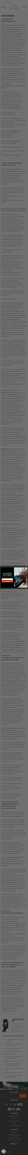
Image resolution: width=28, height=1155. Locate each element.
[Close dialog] (26, 568)
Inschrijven (7, 581)
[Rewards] (3, 1151)
